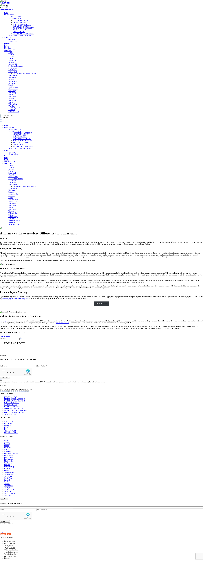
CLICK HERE (5, 336)
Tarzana (11, 98)
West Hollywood (14, 108)
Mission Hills (12, 75)
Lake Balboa (12, 70)
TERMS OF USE (10, 431)
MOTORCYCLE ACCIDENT (23, 34)
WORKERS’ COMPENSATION (19, 35)
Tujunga (11, 102)
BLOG (6, 47)
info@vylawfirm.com (7, 9)
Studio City (12, 93)
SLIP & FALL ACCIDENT (22, 26)
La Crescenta (12, 68)
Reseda (10, 85)
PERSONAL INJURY (16, 18)
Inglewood (12, 60)
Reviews (7, 43)
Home (6, 13)
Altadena (11, 54)
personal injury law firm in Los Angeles (14, 298)
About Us (7, 37)
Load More (4, 499)
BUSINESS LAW (14, 16)
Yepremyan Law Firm (7, 321)
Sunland (11, 94)
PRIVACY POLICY (11, 433)
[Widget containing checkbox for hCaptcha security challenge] (16, 372)
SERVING (8, 51)
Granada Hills (13, 64)
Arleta (10, 53)
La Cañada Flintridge (15, 66)
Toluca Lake (12, 100)
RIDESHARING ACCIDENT (23, 28)
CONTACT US (9, 49)
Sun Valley (12, 96)
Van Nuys (11, 106)
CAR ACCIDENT (19, 32)
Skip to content (5, 532)
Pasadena (11, 83)
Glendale (11, 62)
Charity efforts (13, 41)
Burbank (11, 56)
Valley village (13, 104)
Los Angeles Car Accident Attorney (24, 74)
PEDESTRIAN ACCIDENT (22, 20)
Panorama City (13, 81)
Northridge (12, 77)
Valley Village (9, 489)
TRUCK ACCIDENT (20, 22)
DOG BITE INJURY (20, 24)
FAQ (6, 45)
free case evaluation (62, 323)
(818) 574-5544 (5, 3)
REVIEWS (8, 423)
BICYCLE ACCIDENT (21, 30)
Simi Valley (12, 91)
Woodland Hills (13, 112)
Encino (10, 58)
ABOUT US (8, 421)
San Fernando (13, 87)
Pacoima (11, 79)
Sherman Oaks (13, 89)
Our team (11, 39)
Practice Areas (9, 15)
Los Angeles (12, 72)
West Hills (11, 110)
